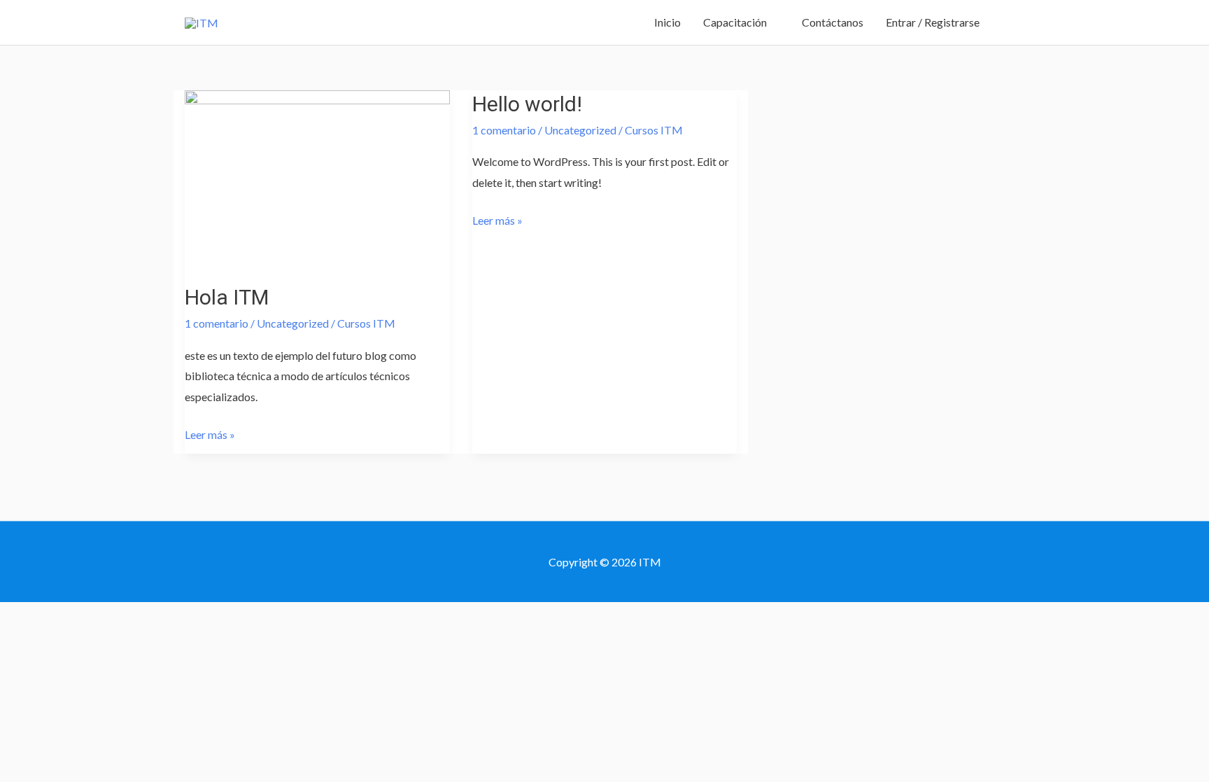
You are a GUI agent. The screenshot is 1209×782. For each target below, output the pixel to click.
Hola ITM (227, 297)
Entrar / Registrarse (933, 22)
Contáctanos (832, 22)
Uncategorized (293, 323)
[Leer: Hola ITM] (317, 176)
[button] (1007, 22)
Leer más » (210, 432)
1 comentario (216, 323)
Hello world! (527, 104)
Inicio (667, 22)
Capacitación (735, 22)
